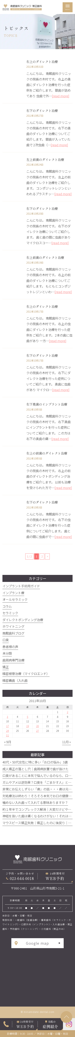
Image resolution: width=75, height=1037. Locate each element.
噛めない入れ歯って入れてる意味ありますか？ (35, 802)
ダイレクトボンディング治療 (22, 619)
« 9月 (7, 741)
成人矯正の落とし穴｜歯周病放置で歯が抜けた (35, 769)
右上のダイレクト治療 (42, 61)
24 (7, 730)
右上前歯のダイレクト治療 (45, 257)
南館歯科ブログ (13, 633)
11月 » (66, 741)
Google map (37, 943)
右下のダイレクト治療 (42, 110)
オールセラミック (15, 599)
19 (27, 726)
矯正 (5, 667)
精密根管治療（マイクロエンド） (26, 673)
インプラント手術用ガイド (21, 586)
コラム (7, 606)
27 (37, 730)
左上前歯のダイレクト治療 (45, 159)
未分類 (7, 653)
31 (7, 735)
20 (37, 726)
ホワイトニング (13, 626)
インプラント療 (13, 592)
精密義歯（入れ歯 (15, 680)
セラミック (10, 613)
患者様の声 (10, 646)
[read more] (60, 96)
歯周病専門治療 (13, 660)
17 (7, 726)
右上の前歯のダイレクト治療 (46, 453)
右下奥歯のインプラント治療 (46, 404)
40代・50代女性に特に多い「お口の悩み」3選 (35, 762)
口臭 (5, 640)
